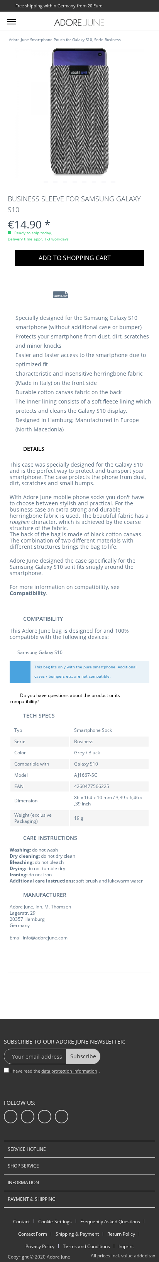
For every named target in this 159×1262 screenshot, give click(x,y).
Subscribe (83, 1056)
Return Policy (121, 1234)
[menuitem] (11, 21)
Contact (21, 1221)
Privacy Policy (39, 1246)
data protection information (69, 1071)
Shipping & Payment (77, 1234)
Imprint (126, 1246)
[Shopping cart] (146, 20)
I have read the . (55, 1071)
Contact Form (32, 1234)
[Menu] (11, 21)
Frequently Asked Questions (110, 1221)
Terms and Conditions (86, 1246)
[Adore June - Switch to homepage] (79, 22)
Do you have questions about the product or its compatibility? (65, 698)
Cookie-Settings (55, 1221)
